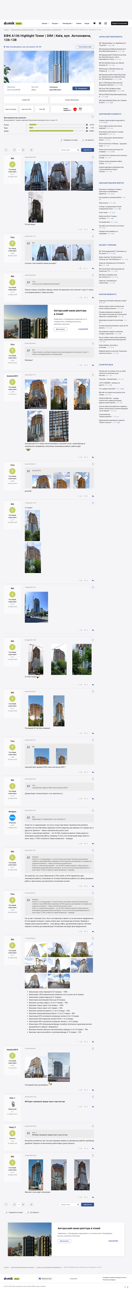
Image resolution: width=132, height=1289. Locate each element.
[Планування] (72, 109)
